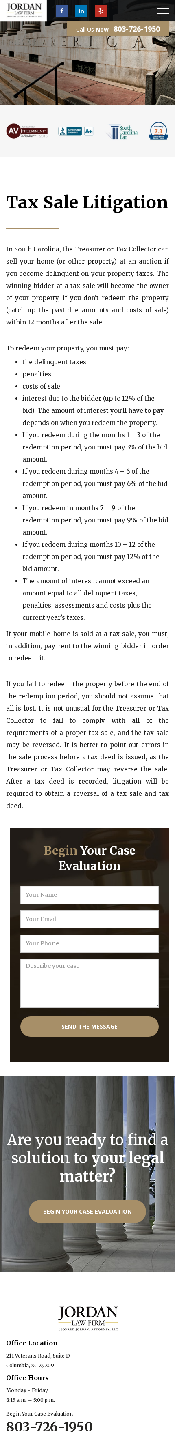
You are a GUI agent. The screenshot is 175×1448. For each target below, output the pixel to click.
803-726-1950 (137, 29)
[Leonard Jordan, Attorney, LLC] (23, 10)
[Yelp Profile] (101, 11)
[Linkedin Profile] (81, 11)
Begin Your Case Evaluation (87, 1211)
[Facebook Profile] (62, 11)
